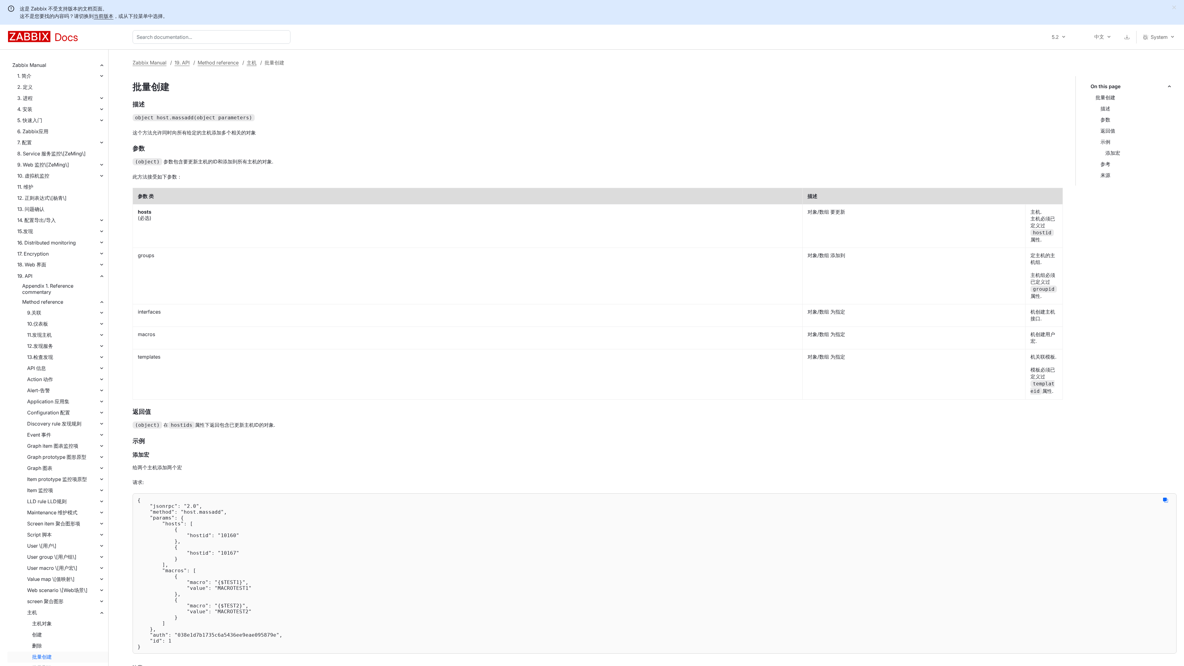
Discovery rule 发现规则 (54, 424)
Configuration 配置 (48, 412)
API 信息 (36, 368)
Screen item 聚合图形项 (53, 523)
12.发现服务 (40, 346)
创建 (37, 634)
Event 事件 (39, 435)
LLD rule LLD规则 (47, 501)
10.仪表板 (37, 324)
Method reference (42, 302)
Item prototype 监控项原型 (57, 479)
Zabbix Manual (29, 65)
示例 (1105, 142)
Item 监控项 (40, 490)
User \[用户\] (41, 546)
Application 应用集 (48, 401)
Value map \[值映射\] (51, 579)
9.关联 (34, 313)
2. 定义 (25, 87)
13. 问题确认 (30, 209)
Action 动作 (40, 379)
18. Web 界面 (31, 264)
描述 (1105, 108)
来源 (1105, 175)
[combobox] (213, 37)
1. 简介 (24, 76)
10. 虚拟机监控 (33, 176)
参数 (1105, 120)
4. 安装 (24, 109)
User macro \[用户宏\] (52, 568)
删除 (37, 646)
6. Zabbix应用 (32, 131)
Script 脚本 (39, 535)
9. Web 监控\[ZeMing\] (43, 165)
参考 (1105, 164)
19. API (24, 276)
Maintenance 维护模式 (52, 512)
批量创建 (42, 657)
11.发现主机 (39, 335)
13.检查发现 (40, 357)
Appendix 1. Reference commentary (47, 289)
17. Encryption (33, 254)
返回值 (1107, 131)
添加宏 (1112, 153)
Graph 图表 (39, 468)
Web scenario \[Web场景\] (57, 590)
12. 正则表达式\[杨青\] (42, 198)
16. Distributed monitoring (46, 243)
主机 (32, 612)
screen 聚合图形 (45, 601)
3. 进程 (25, 98)
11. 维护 (25, 187)
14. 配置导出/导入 (36, 220)
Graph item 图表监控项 (52, 446)
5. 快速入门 (29, 120)
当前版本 (103, 16)
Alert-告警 (38, 390)
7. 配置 (24, 142)
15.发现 (25, 231)
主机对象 (42, 623)
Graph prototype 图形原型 (56, 457)
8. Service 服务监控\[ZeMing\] (51, 153)
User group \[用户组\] (51, 557)
